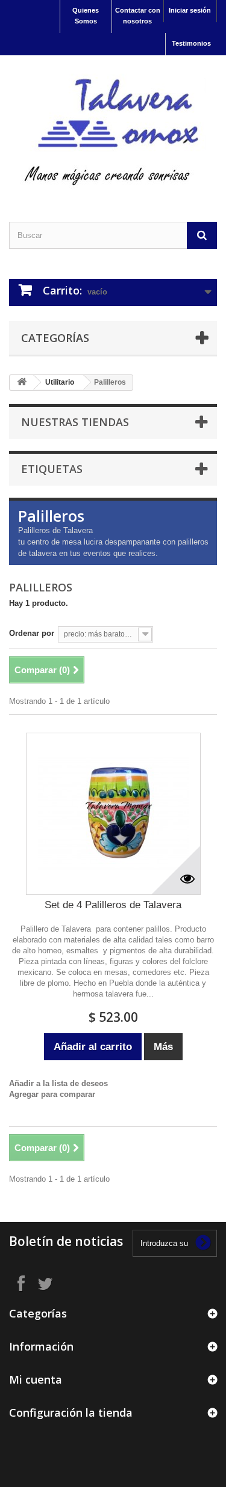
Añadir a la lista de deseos (58, 1083)
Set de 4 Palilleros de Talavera (113, 905)
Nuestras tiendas (75, 422)
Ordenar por (31, 633)
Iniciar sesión (190, 10)
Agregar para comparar (52, 1094)
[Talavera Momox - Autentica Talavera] (113, 128)
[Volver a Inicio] (21, 382)
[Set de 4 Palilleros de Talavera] (113, 814)
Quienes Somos (85, 16)
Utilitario (59, 382)
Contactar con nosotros (137, 16)
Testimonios (191, 43)
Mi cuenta (35, 1379)
